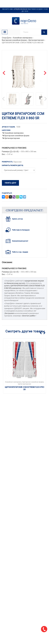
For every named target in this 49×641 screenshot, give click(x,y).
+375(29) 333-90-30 (20, 9)
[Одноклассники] (6, 197)
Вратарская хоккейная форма (14, 40)
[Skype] (20, 197)
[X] (10, 197)
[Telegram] (24, 197)
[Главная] (24, 21)
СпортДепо (6, 38)
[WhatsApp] (17, 197)
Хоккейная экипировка (22, 38)
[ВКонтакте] (3, 197)
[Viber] (13, 197)
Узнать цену (10, 183)
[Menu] (5, 32)
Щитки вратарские (36, 40)
